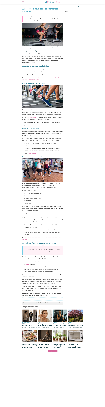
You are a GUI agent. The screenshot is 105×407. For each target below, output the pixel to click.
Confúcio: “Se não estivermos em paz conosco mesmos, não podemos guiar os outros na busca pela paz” (44, 346)
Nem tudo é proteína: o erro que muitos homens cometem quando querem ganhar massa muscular (60, 325)
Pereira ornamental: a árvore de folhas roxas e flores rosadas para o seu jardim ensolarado (75, 325)
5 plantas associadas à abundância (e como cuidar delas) (59, 346)
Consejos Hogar (26, 322)
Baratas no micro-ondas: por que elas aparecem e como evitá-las (75, 346)
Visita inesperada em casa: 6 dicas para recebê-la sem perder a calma (29, 325)
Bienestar (55, 322)
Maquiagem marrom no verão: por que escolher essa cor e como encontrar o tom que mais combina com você (45, 325)
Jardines (70, 322)
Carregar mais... (52, 351)
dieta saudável (32, 153)
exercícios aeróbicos (32, 117)
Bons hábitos (30, 5)
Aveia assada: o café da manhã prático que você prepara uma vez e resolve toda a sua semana (29, 346)
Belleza (39, 322)
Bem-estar (24, 5)
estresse (27, 264)
